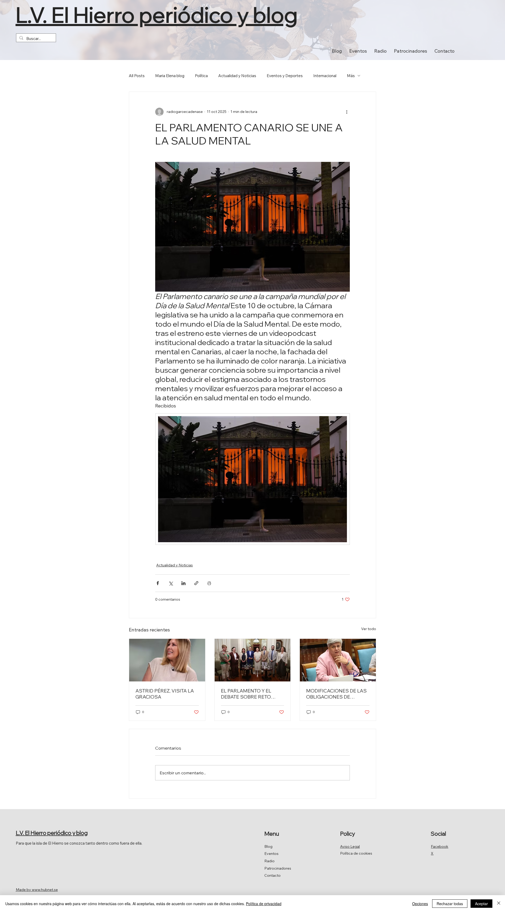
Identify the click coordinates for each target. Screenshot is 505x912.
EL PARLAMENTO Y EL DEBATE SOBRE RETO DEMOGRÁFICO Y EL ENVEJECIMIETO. (246, 694)
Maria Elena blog (169, 75)
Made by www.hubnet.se (37, 889)
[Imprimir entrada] (209, 583)
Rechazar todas (450, 903)
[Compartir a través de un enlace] (196, 583)
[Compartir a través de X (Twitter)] (170, 583)
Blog (268, 846)
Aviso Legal (350, 846)
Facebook (439, 846)
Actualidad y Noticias (237, 75)
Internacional (324, 75)
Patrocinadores (277, 868)
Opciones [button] (420, 903)
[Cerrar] (499, 903)
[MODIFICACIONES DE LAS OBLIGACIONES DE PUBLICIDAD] (338, 660)
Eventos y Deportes (285, 75)
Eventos (271, 853)
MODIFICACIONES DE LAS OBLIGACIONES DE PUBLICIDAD (336, 694)
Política (201, 75)
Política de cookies (356, 853)
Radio (269, 861)
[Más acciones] (347, 112)
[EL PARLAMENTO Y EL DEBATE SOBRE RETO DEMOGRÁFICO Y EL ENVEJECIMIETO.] (253, 660)
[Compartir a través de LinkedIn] (183, 583)
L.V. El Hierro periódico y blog (157, 14)
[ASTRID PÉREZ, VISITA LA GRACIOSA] (167, 660)
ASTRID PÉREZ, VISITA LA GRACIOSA (164, 694)
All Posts (137, 75)
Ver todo (368, 628)
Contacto (272, 875)
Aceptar (481, 903)
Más (351, 75)
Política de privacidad (263, 903)
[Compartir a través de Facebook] (157, 583)
